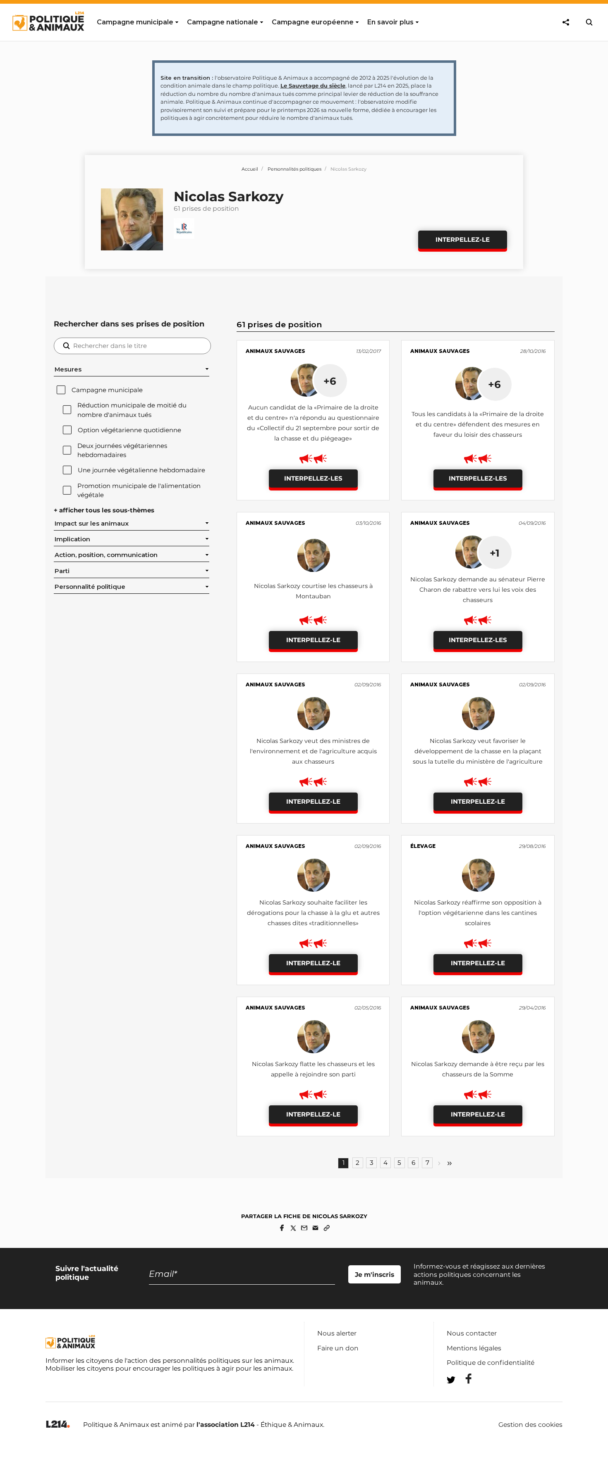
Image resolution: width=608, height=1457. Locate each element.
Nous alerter (337, 1333)
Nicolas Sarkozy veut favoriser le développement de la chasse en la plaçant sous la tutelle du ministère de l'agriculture (478, 751)
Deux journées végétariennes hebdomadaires (122, 450)
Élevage (423, 846)
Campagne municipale (107, 390)
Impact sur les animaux (92, 523)
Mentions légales (474, 1348)
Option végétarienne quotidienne (129, 430)
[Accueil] (47, 38)
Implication (72, 539)
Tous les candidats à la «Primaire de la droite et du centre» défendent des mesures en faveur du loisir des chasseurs (478, 424)
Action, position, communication (106, 555)
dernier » (449, 1163)
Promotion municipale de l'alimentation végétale (139, 490)
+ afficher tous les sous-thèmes (104, 510)
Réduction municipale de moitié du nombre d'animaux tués (132, 410)
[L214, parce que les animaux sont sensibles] (57, 1425)
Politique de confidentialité (490, 1363)
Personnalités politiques (294, 169)
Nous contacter (472, 1333)
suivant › (439, 1163)
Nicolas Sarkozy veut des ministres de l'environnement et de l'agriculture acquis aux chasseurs (313, 751)
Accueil (250, 169)
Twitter (463, 1395)
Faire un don (338, 1348)
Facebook (463, 1379)
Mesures (68, 369)
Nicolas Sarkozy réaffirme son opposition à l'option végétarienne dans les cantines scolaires (477, 913)
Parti (62, 571)
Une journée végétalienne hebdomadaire (141, 470)
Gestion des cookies (530, 1424)
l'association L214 (225, 1424)
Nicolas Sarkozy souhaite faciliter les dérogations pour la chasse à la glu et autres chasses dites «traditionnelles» (313, 913)
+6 (329, 381)
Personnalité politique (90, 586)
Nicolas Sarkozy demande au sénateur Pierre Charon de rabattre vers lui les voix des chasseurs (477, 590)
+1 (495, 553)
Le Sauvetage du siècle (312, 85)
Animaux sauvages (275, 351)
